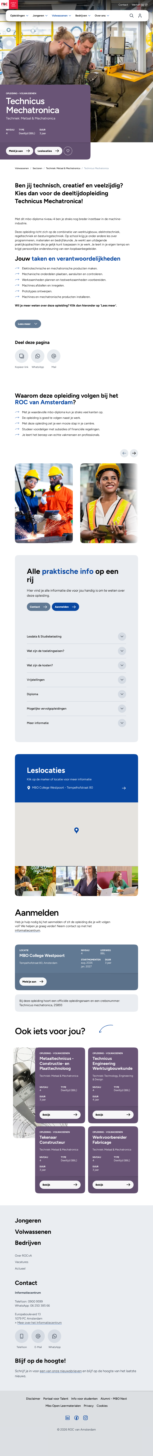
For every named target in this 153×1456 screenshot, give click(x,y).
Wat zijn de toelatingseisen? (45, 651)
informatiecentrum (27, 930)
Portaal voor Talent (55, 1398)
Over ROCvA (23, 1255)
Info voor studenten (84, 1398)
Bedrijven (28, 1243)
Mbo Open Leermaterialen (63, 1405)
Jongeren (28, 1220)
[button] (76, 830)
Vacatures (21, 1262)
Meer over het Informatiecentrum (39, 1322)
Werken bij (138, 4)
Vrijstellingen (36, 679)
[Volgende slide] (134, 453)
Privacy (89, 1405)
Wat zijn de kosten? (40, 665)
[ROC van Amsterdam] (9, 4)
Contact (123, 4)
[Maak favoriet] (68, 151)
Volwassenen (33, 1232)
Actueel (20, 1268)
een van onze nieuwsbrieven (61, 1371)
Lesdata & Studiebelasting (44, 636)
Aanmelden (62, 606)
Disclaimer (33, 1398)
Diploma (32, 694)
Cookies (102, 1405)
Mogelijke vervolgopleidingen (46, 708)
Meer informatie (38, 723)
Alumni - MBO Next (114, 1398)
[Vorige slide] (124, 453)
